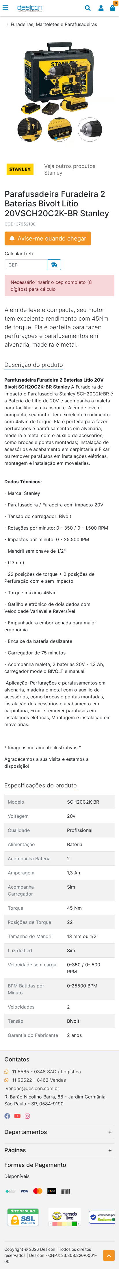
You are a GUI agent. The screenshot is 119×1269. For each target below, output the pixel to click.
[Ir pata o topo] (109, 1255)
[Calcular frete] (54, 264)
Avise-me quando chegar (51, 238)
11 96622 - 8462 (30, 1080)
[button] (101, 8)
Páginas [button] (15, 1150)
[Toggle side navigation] (5, 8)
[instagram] (27, 1116)
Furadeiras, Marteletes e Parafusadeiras (54, 24)
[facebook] (8, 1116)
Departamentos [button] (25, 1132)
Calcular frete (19, 253)
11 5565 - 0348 (29, 1071)
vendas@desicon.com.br (32, 1088)
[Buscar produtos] (87, 8)
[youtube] (18, 1116)
